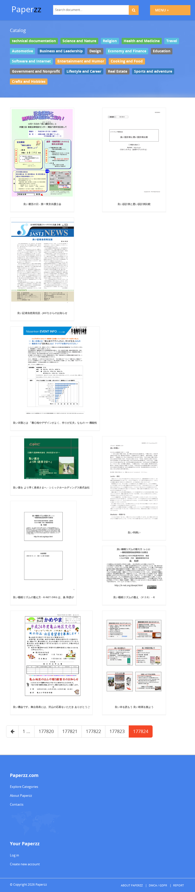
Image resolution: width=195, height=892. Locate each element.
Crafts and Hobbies (28, 81)
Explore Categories (24, 786)
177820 (46, 731)
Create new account (25, 864)
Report (178, 885)
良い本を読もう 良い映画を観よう (134, 707)
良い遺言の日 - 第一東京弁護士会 (42, 204)
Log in (14, 855)
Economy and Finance (127, 51)
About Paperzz (21, 795)
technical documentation (34, 41)
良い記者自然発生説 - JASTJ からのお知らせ (42, 313)
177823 (117, 731)
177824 (140, 731)
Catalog (18, 30)
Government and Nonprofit (36, 71)
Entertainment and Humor (80, 61)
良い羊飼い (134, 532)
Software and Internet (31, 61)
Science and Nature (79, 41)
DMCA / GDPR (158, 885)
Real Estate (117, 71)
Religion (110, 41)
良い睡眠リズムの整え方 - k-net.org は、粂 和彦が (43, 597)
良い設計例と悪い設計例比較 (134, 204)
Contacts (16, 804)
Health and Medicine (142, 41)
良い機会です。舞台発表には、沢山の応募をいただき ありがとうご (51, 707)
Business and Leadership (61, 51)
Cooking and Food (127, 61)
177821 (69, 731)
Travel (171, 41)
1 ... (26, 731)
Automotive (22, 51)
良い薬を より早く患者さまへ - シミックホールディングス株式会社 (51, 487)
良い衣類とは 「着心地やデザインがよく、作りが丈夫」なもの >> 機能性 (55, 422)
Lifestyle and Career (84, 71)
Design (95, 51)
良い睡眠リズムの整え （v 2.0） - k (134, 597)
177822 (93, 731)
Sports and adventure (153, 71)
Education (161, 51)
